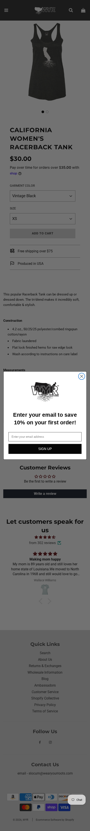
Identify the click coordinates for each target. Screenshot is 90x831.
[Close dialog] (81, 376)
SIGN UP (45, 449)
